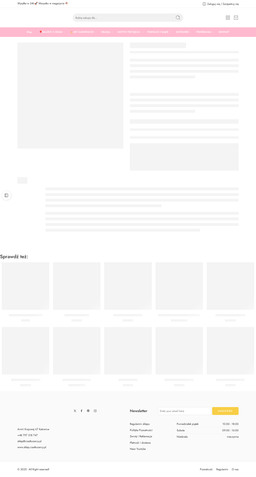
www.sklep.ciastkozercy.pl (31, 447)
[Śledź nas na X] (75, 411)
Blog (29, 32)
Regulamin (222, 469)
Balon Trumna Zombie (25, 380)
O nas (235, 469)
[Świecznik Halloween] (230, 350)
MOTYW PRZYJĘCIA (129, 32)
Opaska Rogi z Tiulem (128, 315)
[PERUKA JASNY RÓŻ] (179, 350)
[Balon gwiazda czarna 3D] (70, 95)
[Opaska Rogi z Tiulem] (128, 286)
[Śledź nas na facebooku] (81, 410)
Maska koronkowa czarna (26, 315)
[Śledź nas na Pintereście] (88, 410)
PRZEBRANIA (203, 32)
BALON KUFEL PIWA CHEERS (179, 315)
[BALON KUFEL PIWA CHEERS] (179, 286)
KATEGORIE (182, 32)
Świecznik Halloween (230, 380)
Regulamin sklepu (140, 424)
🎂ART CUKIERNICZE (82, 32)
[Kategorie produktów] (228, 17)
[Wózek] (236, 17)
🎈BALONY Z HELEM (50, 32)
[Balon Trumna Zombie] (25, 350)
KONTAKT (224, 32)
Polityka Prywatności (141, 430)
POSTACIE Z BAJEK (157, 32)
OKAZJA (105, 32)
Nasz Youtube (138, 449)
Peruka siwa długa (76, 315)
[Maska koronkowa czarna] (25, 286)
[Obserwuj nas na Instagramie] (95, 410)
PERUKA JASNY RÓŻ (179, 380)
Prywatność (206, 469)
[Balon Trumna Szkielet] (230, 286)
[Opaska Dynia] (128, 350)
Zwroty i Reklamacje (141, 436)
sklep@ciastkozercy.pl (29, 441)
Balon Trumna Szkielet (230, 315)
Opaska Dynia (128, 380)
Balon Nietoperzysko (77, 380)
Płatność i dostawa (140, 442)
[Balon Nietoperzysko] (76, 350)
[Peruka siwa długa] (76, 286)
